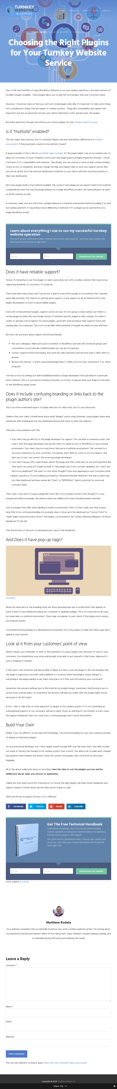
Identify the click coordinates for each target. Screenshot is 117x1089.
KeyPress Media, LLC (66, 1081)
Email (9, 1022)
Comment (11, 965)
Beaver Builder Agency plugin (49, 153)
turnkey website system (86, 122)
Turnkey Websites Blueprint (20, 10)
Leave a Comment (73, 32)
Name (9, 1007)
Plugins (54, 32)
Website (10, 1037)
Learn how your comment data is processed (65, 1063)
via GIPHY (10, 598)
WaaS (44, 797)
